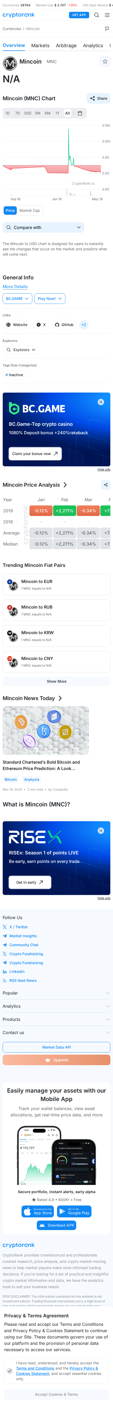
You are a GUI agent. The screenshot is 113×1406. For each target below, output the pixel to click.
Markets (40, 45)
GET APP (79, 15)
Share (102, 98)
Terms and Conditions (35, 1368)
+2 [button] (83, 324)
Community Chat (23, 945)
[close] (101, 402)
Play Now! (47, 298)
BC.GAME (14, 298)
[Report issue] (107, 29)
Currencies (12, 28)
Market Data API (56, 1047)
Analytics (93, 45)
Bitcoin (11, 779)
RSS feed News (23, 980)
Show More (56, 681)
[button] (38, 1211)
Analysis (31, 779)
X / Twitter (18, 927)
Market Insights (23, 936)
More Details (15, 286)
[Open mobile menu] (107, 15)
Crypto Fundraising (26, 953)
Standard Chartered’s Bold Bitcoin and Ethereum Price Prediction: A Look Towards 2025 (41, 768)
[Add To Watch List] (105, 61)
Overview (14, 45)
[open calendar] (80, 113)
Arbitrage (66, 45)
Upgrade (60, 1060)
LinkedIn (16, 971)
